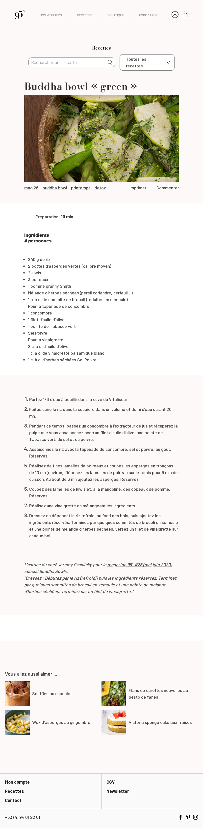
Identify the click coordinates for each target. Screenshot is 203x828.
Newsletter (117, 791)
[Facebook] (180, 817)
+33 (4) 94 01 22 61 (22, 817)
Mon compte (17, 782)
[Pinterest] (188, 817)
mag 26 (31, 187)
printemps (81, 187)
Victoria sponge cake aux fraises (160, 722)
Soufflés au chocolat (52, 693)
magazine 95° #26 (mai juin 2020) (139, 564)
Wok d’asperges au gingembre (61, 722)
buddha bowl (55, 187)
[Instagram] (195, 817)
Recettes (14, 791)
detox (100, 187)
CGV (110, 782)
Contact (13, 800)
